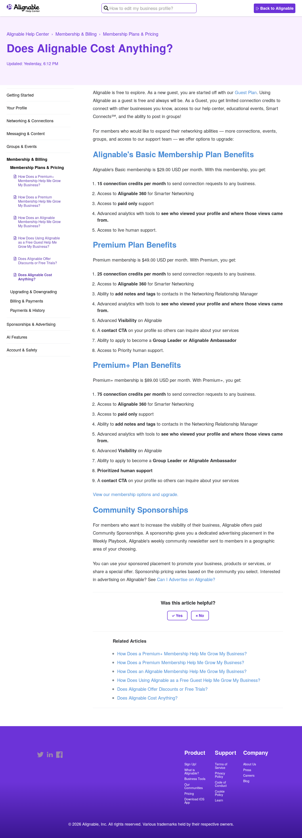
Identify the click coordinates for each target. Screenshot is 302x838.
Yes (179, 615)
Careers (248, 776)
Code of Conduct (221, 784)
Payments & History (27, 310)
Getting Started (20, 95)
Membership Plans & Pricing (130, 34)
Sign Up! (190, 764)
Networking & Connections (30, 120)
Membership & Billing (76, 34)
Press (247, 770)
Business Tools (194, 779)
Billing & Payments (26, 301)
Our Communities (193, 786)
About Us (249, 764)
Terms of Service (221, 766)
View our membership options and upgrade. (135, 494)
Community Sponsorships (140, 509)
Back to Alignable (276, 8)
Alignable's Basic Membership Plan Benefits (173, 154)
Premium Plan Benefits (134, 244)
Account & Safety (22, 350)
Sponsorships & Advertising (31, 324)
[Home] (24, 8)
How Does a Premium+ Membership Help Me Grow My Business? (39, 180)
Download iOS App (194, 801)
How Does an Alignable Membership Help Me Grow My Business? (39, 221)
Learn (219, 800)
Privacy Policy (220, 775)
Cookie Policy (220, 793)
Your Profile (17, 108)
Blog (246, 781)
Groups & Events (22, 146)
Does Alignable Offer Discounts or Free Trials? (37, 260)
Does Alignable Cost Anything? (35, 276)
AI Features (17, 337)
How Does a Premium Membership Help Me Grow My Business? (39, 201)
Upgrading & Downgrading (33, 291)
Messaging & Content (26, 133)
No (201, 615)
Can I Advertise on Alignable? (186, 579)
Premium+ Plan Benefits (137, 364)
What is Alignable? (191, 771)
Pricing (189, 794)
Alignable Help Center (28, 34)
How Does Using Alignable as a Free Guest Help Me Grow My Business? (39, 242)
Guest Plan (246, 92)
